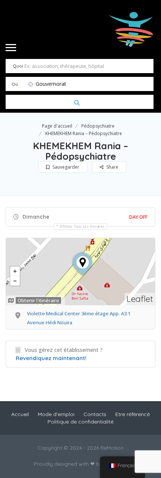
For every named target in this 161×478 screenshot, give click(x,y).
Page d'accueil (57, 126)
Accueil (20, 414)
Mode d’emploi (56, 414)
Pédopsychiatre (98, 126)
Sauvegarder (65, 167)
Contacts (94, 414)
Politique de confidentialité (80, 421)
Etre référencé (132, 414)
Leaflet (140, 298)
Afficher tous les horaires (82, 226)
